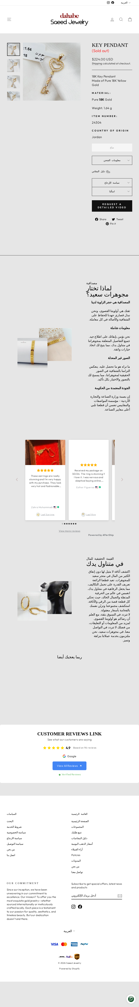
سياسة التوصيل (15, 843)
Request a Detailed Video (112, 206)
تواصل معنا (77, 872)
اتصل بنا (11, 855)
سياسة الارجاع (14, 838)
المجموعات (77, 826)
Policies (75, 855)
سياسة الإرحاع (112, 182)
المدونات (76, 860)
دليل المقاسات (79, 838)
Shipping (97, 63)
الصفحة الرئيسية (80, 821)
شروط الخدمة (14, 826)
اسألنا (112, 191)
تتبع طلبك (76, 832)
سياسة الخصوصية (16, 832)
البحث (10, 821)
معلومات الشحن (112, 160)
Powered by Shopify (69, 968)
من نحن (11, 849)
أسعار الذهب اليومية (82, 843)
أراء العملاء (77, 849)
